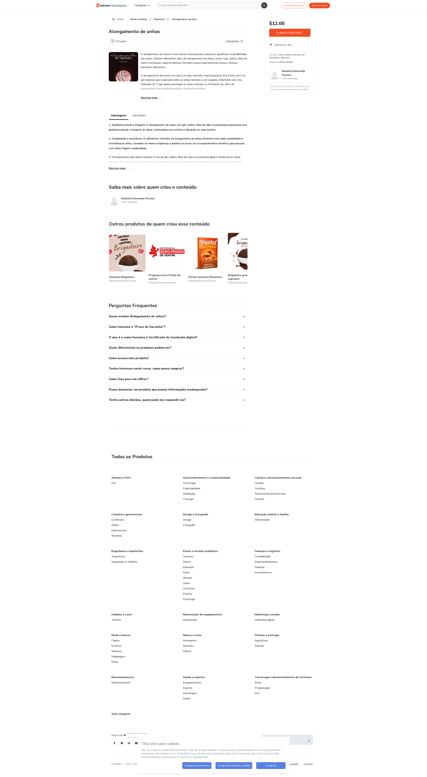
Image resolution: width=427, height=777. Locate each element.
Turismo (116, 620)
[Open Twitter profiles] (121, 743)
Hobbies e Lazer (121, 614)
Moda (114, 662)
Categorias (140, 5)
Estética (116, 646)
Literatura (188, 588)
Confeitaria (117, 520)
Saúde (186, 698)
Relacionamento (120, 682)
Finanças (260, 567)
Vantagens (118, 115)
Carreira (259, 483)
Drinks (115, 525)
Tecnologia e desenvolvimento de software (283, 677)
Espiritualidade (191, 488)
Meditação (189, 494)
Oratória (259, 499)
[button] (174, 316)
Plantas (259, 646)
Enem (186, 572)
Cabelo (115, 640)
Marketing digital (265, 620)
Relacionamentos (122, 677)
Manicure (116, 651)
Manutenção (190, 620)
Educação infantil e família (272, 514)
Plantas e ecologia (267, 635)
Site (257, 693)
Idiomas (187, 578)
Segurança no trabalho (124, 562)
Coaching (260, 488)
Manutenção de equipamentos (202, 614)
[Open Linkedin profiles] (129, 743)
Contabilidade (263, 556)
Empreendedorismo (266, 562)
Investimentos (263, 572)
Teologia (188, 499)
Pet (113, 483)
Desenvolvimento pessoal (270, 494)
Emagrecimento (192, 682)
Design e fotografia (195, 514)
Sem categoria (120, 714)
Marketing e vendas (267, 614)
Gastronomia (118, 530)
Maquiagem (118, 656)
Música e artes (192, 635)
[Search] (264, 5)
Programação (262, 688)
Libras (186, 583)
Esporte (187, 688)
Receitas (116, 536)
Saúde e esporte (194, 677)
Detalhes (139, 115)
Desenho (188, 646)
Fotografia (189, 525)
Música (187, 651)
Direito (187, 562)
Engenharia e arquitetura (127, 551)
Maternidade (262, 520)
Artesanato (189, 640)
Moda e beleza (120, 635)
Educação (188, 567)
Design (187, 520)
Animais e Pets (121, 478)
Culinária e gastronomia (126, 514)
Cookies (308, 764)
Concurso (188, 556)
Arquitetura (118, 556)
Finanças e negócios (267, 551)
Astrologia (189, 483)
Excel (258, 682)
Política (187, 594)
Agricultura (261, 640)
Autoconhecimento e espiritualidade (206, 478)
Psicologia (189, 599)
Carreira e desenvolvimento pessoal (278, 478)
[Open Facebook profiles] (114, 743)
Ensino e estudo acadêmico (200, 551)
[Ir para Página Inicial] (112, 5)
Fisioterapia (189, 693)
